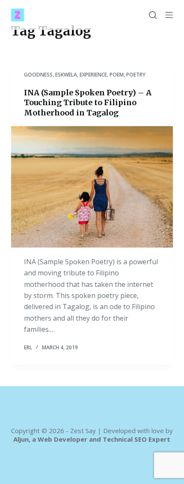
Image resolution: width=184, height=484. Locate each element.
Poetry (135, 74)
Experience (93, 74)
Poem (117, 74)
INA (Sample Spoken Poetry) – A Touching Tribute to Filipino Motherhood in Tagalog (87, 103)
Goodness (38, 74)
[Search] (153, 15)
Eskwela (66, 74)
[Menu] (169, 15)
